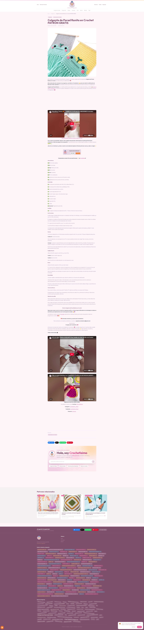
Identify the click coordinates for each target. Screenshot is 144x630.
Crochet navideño (75, 563)
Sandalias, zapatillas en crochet (44, 589)
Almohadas (40, 619)
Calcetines (101, 555)
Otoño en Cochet (77, 579)
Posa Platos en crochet (90, 583)
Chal (77, 10)
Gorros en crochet (92, 569)
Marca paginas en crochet (62, 577)
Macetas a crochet (99, 609)
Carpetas (73, 10)
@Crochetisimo (79, 404)
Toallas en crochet (41, 591)
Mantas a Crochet (41, 621)
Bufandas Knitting (83, 555)
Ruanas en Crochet (81, 587)
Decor (78, 565)
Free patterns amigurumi (43, 569)
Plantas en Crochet (94, 581)
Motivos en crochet (41, 579)
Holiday (67, 571)
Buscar (62, 541)
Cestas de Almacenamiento (84, 619)
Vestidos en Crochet (59, 593)
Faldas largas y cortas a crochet (84, 567)
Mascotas (39, 611)
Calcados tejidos (92, 555)
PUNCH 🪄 (60, 585)
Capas (97, 619)
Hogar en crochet (58, 571)
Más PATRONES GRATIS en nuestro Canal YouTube (72, 138)
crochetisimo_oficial (74, 406)
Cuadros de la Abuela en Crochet (44, 565)
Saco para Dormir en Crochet (92, 587)
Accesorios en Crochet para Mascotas (55, 549)
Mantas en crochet (42, 577)
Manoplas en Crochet (75, 575)
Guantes (78, 607)
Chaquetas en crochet (42, 561)
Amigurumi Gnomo (72, 551)
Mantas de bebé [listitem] (62, 466)
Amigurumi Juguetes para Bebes (43, 609)
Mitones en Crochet (80, 577)
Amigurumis (64, 10)
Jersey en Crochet (96, 571)
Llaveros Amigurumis (94, 573)
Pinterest (70, 442)
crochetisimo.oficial (74, 409)
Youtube (62, 314)
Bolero (67, 603)
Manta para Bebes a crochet (86, 575)
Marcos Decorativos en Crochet (59, 607)
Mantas (85, 10)
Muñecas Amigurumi (52, 579)
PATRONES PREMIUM (71, 581)
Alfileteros (101, 617)
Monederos (95, 577)
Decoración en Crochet (52, 434)
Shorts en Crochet (66, 589)
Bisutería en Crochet (81, 611)
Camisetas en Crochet (59, 557)
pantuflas (101, 579)
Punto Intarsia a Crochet (86, 585)
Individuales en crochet (41, 617)
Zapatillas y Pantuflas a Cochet (91, 593)
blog (66, 615)
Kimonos (55, 573)
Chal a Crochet (77, 559)
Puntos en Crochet (97, 585)
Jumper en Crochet (58, 601)
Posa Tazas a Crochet (42, 585)
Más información (132, 624)
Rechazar (133, 626)
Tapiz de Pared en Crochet (97, 589)
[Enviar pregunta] (93, 461)
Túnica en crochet (91, 591)
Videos (81, 593)
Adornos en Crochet (91, 549)
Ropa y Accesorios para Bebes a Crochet (67, 587)
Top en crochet (50, 591)
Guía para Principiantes (52, 613)
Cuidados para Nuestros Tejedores (68, 565)
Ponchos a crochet (57, 583)
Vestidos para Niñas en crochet (71, 593)
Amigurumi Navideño (83, 551)
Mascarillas (71, 577)
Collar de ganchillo (92, 561)
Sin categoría (75, 589)
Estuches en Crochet (72, 567)
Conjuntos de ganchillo (42, 563)
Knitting (60, 573)
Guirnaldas (50, 571)
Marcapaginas (63, 609)
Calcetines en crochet (72, 615)
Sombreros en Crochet (84, 589)
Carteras (40, 559)
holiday (56, 605)
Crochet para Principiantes (98, 601)
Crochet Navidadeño (76, 621)
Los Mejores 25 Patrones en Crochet (44, 575)
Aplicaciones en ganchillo (84, 617)
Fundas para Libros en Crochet (66, 569)
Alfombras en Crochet (53, 551)
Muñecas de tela (61, 579)
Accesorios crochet (42, 549)
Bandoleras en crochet (62, 553)
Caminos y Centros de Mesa (89, 609)
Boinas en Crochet (41, 555)
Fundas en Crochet (54, 569)
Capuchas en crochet (41, 602)
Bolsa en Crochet (57, 555)
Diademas (51, 605)
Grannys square (102, 569)
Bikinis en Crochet (79, 553)
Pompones (49, 583)
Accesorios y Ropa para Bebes (59, 603)
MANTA (96, 611)
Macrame (55, 575)
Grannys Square (67, 611)
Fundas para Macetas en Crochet (80, 569)
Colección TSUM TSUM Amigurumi (73, 561)
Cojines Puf (85, 603)
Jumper (48, 573)
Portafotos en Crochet (79, 583)
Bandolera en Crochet (71, 609)
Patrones (96, 4)
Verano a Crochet (100, 591)
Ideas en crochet (74, 571)
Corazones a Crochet (81, 615)
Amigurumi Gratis (57, 10)
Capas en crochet (69, 557)
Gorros (81, 10)
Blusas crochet (102, 553)
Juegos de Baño (41, 573)
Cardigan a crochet (87, 557)
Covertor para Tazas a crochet (54, 563)
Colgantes (53, 13)
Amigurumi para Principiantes (95, 551)
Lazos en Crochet (68, 573)
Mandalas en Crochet (64, 575)
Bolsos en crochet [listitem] (84, 466)
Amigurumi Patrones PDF (59, 615)
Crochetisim (82, 158)
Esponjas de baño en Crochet (54, 567)
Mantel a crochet (51, 577)
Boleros (49, 555)
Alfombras (74, 611)
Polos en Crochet (41, 583)
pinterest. (74, 411)
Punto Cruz (77, 585)
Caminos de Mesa (49, 557)
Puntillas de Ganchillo (68, 585)
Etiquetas (104, 4)
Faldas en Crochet (83, 601)
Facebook (52, 442)
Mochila (88, 577)
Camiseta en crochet (46, 619)
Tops (89, 10)
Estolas (63, 567)
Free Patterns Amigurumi (71, 619)
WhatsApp (63, 442)
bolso (83, 607)
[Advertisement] (72, 421)
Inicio (38, 4)
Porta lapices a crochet (68, 583)
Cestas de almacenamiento (66, 559)
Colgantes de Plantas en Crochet (92, 615)
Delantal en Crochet (98, 565)
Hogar (86, 607)
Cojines (51, 561)
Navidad (69, 579)
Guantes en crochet (42, 571)
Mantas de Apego (98, 575)
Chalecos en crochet (87, 559)
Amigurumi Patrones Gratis (45, 615)
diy (96, 605)
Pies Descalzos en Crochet (83, 581)
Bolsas (69, 10)
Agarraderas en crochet (42, 551)
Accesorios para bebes (69, 549)
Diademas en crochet (42, 567)
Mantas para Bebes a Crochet (57, 619)
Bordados (65, 555)
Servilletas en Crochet (56, 589)
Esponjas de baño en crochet (42, 605)
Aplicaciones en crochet (50, 553)
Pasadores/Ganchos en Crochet (59, 581)
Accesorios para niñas (80, 549)
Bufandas (72, 603)
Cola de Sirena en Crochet (60, 561)
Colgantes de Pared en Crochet (89, 613)
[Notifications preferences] (2, 627)
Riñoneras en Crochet (53, 587)
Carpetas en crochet (97, 557)
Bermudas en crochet (41, 607)
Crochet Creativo (66, 563)
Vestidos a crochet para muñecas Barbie (45, 593)
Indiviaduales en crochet (85, 571)
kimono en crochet (89, 611)
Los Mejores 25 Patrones (71, 607)
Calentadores (41, 557)
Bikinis (101, 615)
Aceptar (139, 626)
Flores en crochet (96, 567)
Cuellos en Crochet (56, 565)
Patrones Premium (43, 4)
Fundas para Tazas (50, 621)
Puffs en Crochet (52, 585)
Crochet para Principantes (86, 563)
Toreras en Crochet (60, 591)
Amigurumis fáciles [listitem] (53, 466)
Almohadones (63, 551)
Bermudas (71, 553)
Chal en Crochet (50, 602)
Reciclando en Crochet (42, 587)
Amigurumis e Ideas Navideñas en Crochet (65, 617)
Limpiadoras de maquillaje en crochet (81, 573)
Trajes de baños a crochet (71, 591)
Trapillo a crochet (81, 591)
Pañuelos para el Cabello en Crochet (44, 581)
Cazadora (60, 611)
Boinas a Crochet (79, 603)
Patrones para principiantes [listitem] (73, 466)
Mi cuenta (63, 540)
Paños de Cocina (86, 579)
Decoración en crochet (57, 17)
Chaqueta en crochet (71, 605)
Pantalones (94, 579)
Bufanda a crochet (74, 555)
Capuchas (78, 557)
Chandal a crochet (96, 559)
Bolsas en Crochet (67, 621)
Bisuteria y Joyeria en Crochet (90, 553)
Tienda (100, 4)
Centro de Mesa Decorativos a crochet (51, 559)
